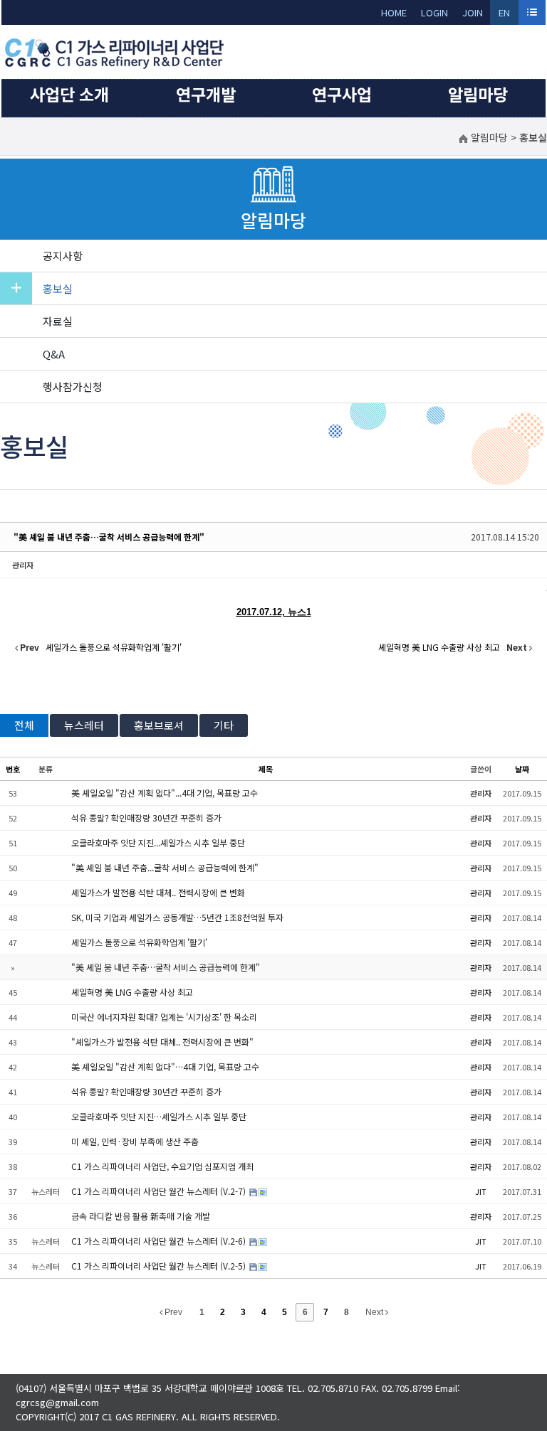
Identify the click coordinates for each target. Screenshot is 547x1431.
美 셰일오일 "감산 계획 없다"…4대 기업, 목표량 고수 (165, 1066)
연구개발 (206, 94)
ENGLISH (504, 15)
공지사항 (63, 255)
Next (375, 1312)
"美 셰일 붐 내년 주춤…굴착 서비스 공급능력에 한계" (109, 537)
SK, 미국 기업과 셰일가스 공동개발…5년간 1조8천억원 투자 (177, 917)
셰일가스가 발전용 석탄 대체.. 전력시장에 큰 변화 (158, 892)
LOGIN (434, 12)
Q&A (54, 353)
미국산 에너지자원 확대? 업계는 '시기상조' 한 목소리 (164, 1017)
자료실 (58, 321)
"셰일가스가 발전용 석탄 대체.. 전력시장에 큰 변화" (162, 1042)
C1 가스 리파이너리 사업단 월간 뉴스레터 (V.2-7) (159, 1191)
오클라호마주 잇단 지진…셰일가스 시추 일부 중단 (158, 1116)
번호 (13, 769)
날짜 (522, 769)
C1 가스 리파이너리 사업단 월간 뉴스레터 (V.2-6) (159, 1241)
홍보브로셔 (159, 725)
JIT (480, 1191)
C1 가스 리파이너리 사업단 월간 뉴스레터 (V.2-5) (159, 1266)
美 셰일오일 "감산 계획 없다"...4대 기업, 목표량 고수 (164, 793)
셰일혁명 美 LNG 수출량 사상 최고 (132, 992)
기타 (224, 725)
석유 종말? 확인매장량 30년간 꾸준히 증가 (146, 818)
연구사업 (342, 94)
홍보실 (58, 288)
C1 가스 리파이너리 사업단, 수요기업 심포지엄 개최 (162, 1166)
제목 (266, 769)
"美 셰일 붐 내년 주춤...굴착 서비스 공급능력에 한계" (165, 867)
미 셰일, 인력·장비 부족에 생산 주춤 (135, 1141)
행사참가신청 (73, 386)
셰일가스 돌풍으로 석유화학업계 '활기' (139, 942)
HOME (394, 12)
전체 (24, 725)
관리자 (22, 564)
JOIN (472, 12)
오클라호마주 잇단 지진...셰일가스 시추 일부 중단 (158, 842)
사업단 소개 (69, 94)
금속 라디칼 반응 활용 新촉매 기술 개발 (140, 1216)
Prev (172, 1312)
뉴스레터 (84, 725)
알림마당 (478, 94)
